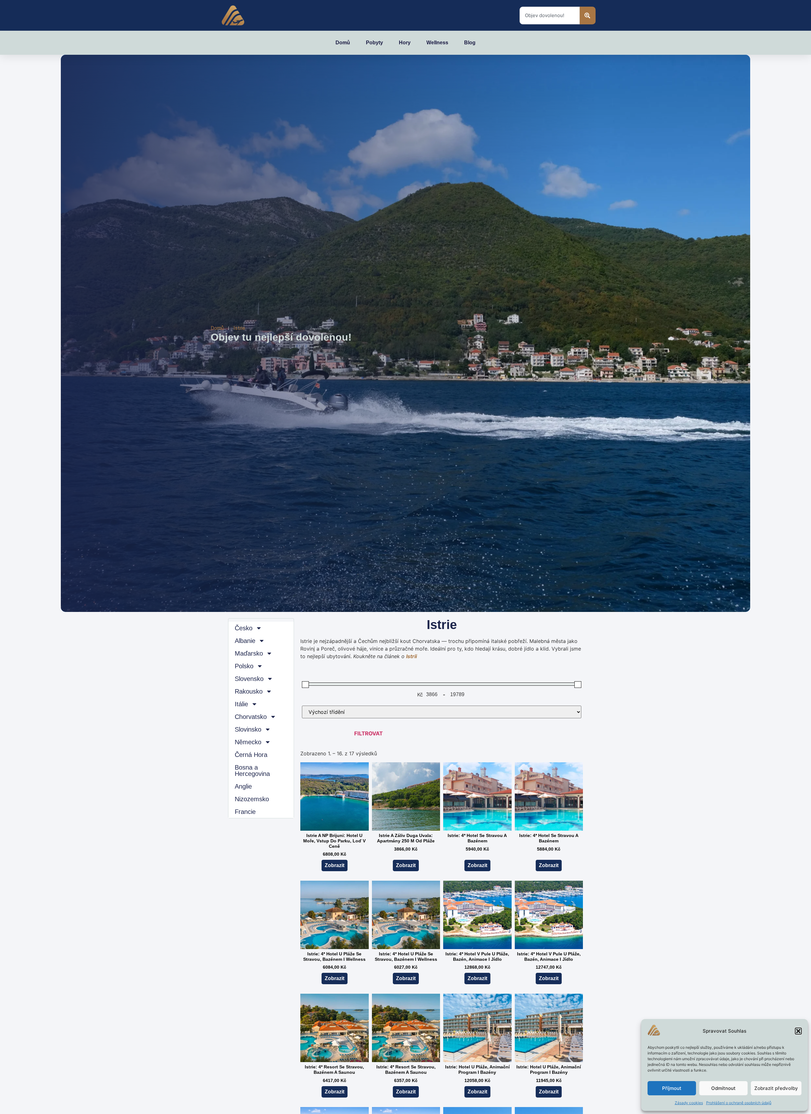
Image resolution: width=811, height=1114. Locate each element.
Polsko (244, 666)
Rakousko (249, 691)
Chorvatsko (251, 716)
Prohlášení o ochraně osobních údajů (738, 1102)
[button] (798, 1031)
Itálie (241, 704)
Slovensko (249, 678)
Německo (248, 742)
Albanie (245, 640)
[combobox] (550, 15)
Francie (245, 811)
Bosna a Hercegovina (252, 770)
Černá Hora (251, 754)
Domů (342, 42)
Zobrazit (334, 865)
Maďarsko (249, 653)
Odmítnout (723, 1088)
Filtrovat (368, 733)
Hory (405, 42)
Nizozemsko (252, 799)
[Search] (588, 15)
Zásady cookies (689, 1102)
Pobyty (374, 42)
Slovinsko (248, 729)
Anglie (243, 786)
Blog (470, 42)
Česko (243, 628)
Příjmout (671, 1088)
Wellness (437, 42)
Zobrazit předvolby (776, 1088)
